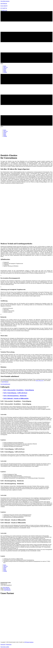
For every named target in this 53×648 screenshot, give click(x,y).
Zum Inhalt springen (5, 1)
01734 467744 (7, 588)
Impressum (3, 644)
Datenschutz (8, 644)
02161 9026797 (4, 5)
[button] (5, 384)
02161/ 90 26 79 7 (40, 380)
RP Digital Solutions (28, 642)
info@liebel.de (4, 3)
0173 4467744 (4, 8)
